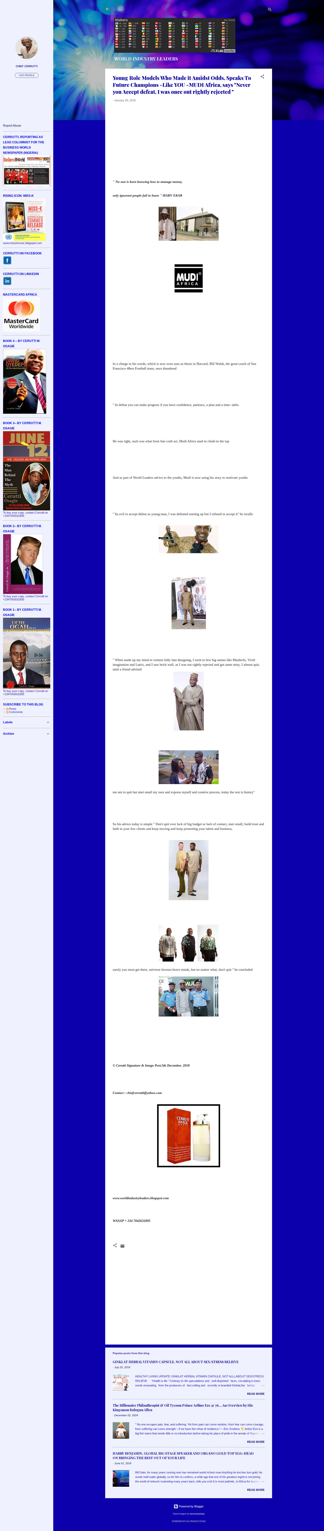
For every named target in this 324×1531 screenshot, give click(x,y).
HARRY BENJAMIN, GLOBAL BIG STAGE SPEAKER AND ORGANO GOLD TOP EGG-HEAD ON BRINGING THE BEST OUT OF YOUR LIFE (183, 1455)
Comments (15, 712)
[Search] (270, 10)
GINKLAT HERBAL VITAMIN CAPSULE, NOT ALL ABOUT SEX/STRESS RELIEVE (175, 1362)
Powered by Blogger (191, 1506)
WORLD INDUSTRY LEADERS (146, 59)
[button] (262, 77)
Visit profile (26, 75)
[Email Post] (122, 1247)
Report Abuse (12, 125)
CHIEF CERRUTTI (27, 66)
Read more (256, 1393)
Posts (12, 708)
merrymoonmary (197, 1514)
